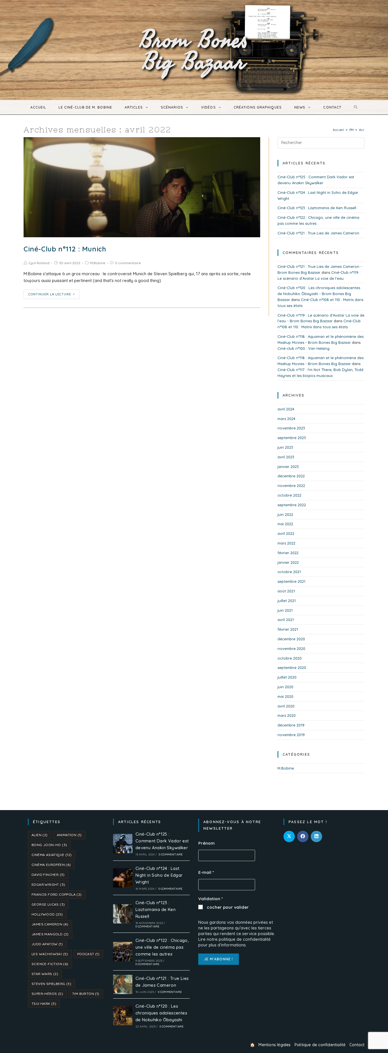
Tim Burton (85, 993)
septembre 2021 (291, 581)
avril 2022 (286, 533)
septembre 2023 (292, 437)
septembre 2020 (292, 667)
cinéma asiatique (52, 855)
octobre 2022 (289, 495)
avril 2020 (286, 706)
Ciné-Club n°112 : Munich (65, 249)
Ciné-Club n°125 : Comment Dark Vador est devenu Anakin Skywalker (162, 840)
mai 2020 (285, 696)
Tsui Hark (44, 1003)
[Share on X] (289, 836)
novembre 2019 (291, 734)
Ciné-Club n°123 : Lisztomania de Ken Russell (317, 207)
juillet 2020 (287, 677)
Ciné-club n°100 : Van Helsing (303, 348)
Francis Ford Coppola (57, 894)
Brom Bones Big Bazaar (194, 50)
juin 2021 (285, 610)
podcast (88, 954)
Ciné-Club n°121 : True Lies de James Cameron (318, 233)
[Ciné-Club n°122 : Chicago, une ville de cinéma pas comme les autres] (122, 951)
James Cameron (50, 924)
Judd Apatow (47, 944)
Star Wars (45, 974)
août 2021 (286, 591)
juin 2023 (285, 447)
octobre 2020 (290, 658)
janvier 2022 (288, 562)
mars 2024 (286, 418)
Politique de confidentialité (320, 1044)
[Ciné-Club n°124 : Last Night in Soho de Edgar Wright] (122, 877)
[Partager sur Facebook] (302, 836)
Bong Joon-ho (49, 845)
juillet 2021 (287, 600)
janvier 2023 (288, 466)
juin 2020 (285, 687)
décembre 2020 (291, 639)
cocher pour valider (227, 907)
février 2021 (288, 629)
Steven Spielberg (51, 984)
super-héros (47, 993)
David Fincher (48, 874)
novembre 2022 (291, 485)
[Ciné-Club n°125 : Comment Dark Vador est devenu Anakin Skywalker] (122, 843)
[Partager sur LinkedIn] (316, 836)
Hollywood (47, 914)
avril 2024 (286, 409)
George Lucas (48, 904)
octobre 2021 (289, 571)
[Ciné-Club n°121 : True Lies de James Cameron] (122, 984)
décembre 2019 (291, 725)
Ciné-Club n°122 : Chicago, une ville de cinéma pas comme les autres (162, 947)
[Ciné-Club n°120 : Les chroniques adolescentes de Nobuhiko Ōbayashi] (122, 1015)
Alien (40, 835)
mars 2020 (287, 715)
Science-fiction (50, 964)
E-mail (206, 872)
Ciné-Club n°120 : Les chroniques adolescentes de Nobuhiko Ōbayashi (161, 1012)
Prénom (206, 843)
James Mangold (50, 934)
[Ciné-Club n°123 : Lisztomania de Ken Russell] (122, 913)
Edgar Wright (48, 884)
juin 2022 (285, 514)
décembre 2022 (291, 476)
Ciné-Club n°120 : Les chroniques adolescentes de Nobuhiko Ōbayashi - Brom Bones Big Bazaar (319, 293)
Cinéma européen (51, 865)
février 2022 (288, 552)
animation (69, 835)
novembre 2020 (291, 648)
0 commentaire (128, 263)
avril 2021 (286, 619)
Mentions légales (274, 1044)
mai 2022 (285, 524)
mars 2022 (286, 543)
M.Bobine (97, 263)
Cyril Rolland (38, 263)
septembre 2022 (292, 505)
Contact (356, 1044)
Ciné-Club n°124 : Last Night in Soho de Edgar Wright (159, 875)
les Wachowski (50, 954)
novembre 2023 (291, 428)
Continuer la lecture (49, 294)
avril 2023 (286, 457)
